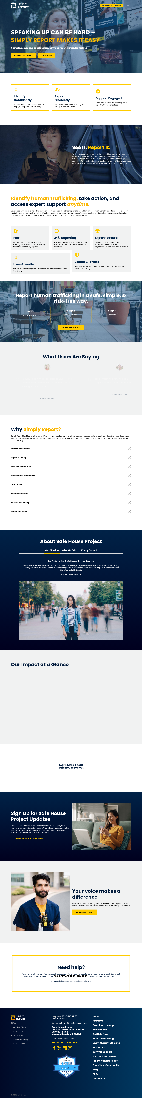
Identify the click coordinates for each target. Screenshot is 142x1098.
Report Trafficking (103, 1038)
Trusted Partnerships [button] (20, 502)
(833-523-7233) (71, 976)
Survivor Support (102, 1052)
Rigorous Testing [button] (18, 457)
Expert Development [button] (20, 448)
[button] (128, 6)
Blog (95, 1070)
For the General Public (105, 1061)
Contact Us (99, 1078)
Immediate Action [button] (19, 511)
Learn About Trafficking (106, 1043)
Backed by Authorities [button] (21, 466)
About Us (98, 1021)
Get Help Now (100, 1034)
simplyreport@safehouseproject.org (72, 1023)
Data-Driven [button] (16, 484)
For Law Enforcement (105, 1056)
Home (96, 1016)
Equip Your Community (106, 1065)
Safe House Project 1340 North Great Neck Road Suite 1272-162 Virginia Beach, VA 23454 (68, 1031)
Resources (99, 1047)
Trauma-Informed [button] (19, 493)
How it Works (100, 1030)
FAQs (96, 1074)
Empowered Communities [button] (23, 475)
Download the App (103, 1025)
